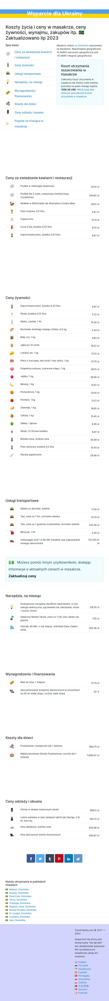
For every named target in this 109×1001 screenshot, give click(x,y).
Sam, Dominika (17, 920)
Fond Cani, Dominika (20, 896)
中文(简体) (83, 985)
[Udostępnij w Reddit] (78, 858)
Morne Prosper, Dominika (22, 909)
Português (84, 975)
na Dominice (81, 45)
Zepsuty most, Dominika (22, 906)
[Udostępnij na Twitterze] (40, 858)
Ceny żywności (24, 65)
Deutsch (82, 989)
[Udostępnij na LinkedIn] (68, 858)
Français (82, 992)
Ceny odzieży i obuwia (29, 112)
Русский (83, 965)
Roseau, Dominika (18, 892)
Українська (84, 968)
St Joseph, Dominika (20, 913)
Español (82, 972)
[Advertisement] (54, 155)
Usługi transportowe (28, 73)
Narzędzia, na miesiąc (29, 82)
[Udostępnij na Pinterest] (59, 858)
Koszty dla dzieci (25, 104)
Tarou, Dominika (18, 899)
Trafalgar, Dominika (19, 903)
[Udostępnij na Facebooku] (31, 858)
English (82, 962)
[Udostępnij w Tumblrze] (50, 858)
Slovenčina (84, 979)
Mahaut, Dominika (19, 889)
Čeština (82, 982)
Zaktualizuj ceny (22, 576)
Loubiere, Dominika (19, 916)
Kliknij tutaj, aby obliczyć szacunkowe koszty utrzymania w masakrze (77, 93)
